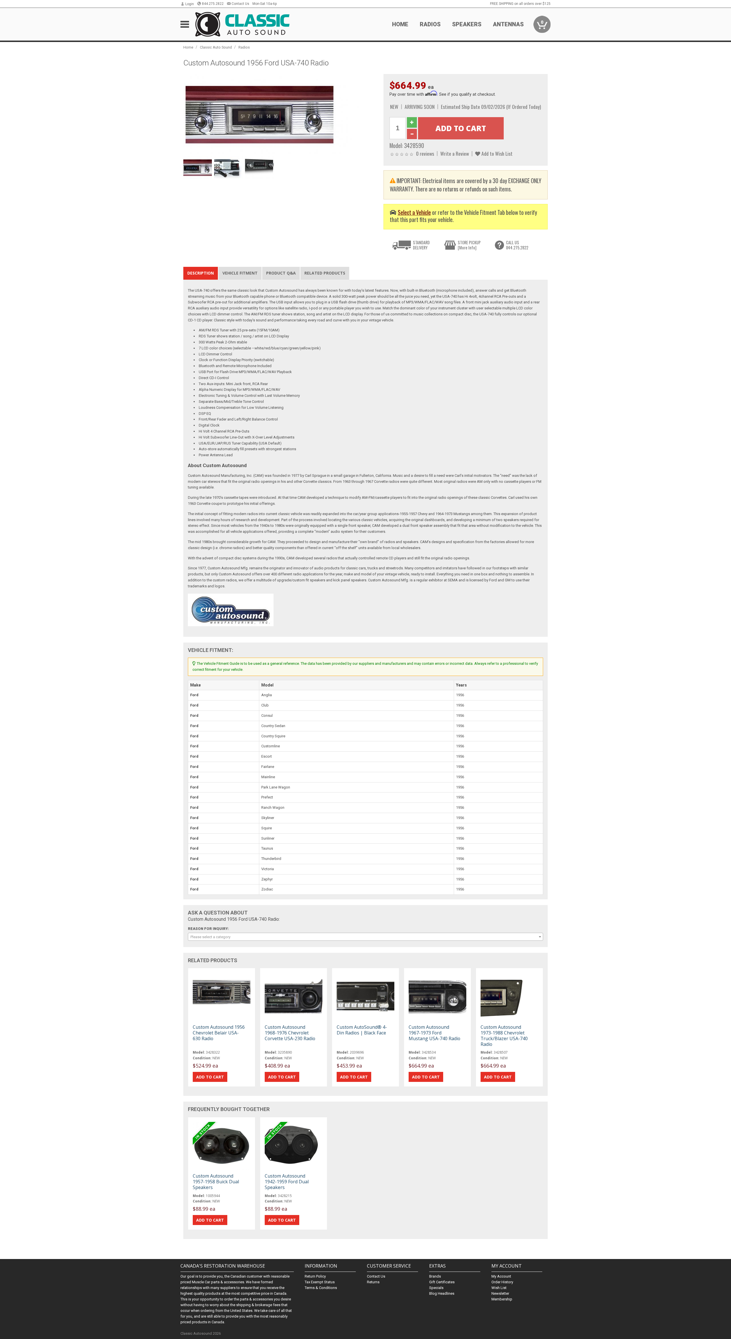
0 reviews (425, 153)
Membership (501, 1299)
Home (400, 24)
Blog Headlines (441, 1293)
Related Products (324, 273)
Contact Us (240, 4)
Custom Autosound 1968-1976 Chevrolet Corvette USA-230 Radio (290, 1033)
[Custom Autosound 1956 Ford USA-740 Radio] (280, 113)
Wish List (499, 1288)
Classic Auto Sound (216, 47)
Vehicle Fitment (240, 273)
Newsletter (500, 1293)
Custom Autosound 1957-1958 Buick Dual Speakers (216, 1181)
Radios (244, 47)
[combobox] (365, 937)
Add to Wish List (496, 153)
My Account (501, 1276)
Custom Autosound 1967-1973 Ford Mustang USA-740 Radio (434, 1033)
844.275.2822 (213, 4)
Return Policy (315, 1276)
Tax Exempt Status (320, 1282)
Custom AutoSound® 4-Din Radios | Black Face (362, 1030)
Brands (435, 1276)
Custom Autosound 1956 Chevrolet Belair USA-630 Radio (219, 1033)
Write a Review (454, 153)
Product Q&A (281, 273)
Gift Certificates (442, 1282)
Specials (436, 1288)
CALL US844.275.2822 (517, 245)
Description (200, 273)
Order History (502, 1282)
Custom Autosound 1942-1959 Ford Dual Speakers (287, 1181)
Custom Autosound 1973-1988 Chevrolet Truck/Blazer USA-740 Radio (504, 1036)
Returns (373, 1282)
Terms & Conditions (321, 1288)
